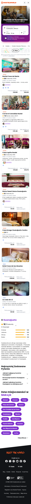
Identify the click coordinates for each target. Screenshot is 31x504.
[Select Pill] (24, 2)
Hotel (4, 264)
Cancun (15, 400)
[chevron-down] (16, 325)
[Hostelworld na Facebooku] (6, 461)
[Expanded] (3, 46)
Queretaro (6, 433)
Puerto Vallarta (7, 423)
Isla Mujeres (16, 419)
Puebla (5, 419)
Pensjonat (18, 471)
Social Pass (25, 471)
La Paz (16, 433)
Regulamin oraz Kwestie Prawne (13, 489)
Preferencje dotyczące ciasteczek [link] (15, 496)
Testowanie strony (14, 493)
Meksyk (5, 400)
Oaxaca (21, 404)
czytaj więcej (11, 55)
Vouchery (6, 493)
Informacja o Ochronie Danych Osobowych (15, 486)
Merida (17, 414)
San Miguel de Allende (10, 428)
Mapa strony (24, 493)
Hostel (4, 74)
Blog (4, 471)
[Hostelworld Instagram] (13, 461)
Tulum (24, 400)
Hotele (13, 471)
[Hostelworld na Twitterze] (10, 461)
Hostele (8, 471)
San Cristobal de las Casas (11, 409)
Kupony (24, 489)
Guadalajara (7, 414)
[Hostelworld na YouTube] (17, 461)
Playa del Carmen (8, 404)
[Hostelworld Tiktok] (24, 461)
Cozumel (20, 423)
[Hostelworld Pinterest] (21, 461)
